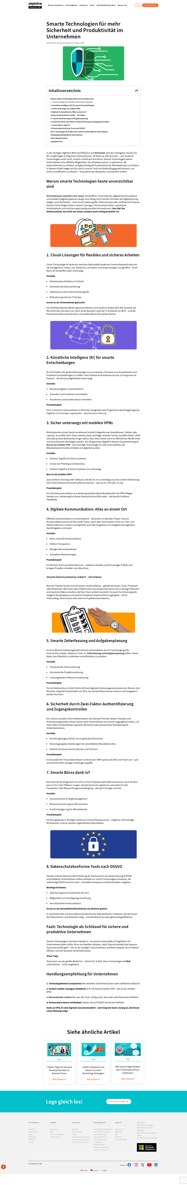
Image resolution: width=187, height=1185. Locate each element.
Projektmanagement (101, 1147)
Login (138, 5)
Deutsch (95, 1170)
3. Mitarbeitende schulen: (59, 997)
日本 (104, 1170)
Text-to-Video (77, 1132)
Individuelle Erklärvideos (81, 1137)
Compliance (98, 1142)
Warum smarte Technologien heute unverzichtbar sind (72, 99)
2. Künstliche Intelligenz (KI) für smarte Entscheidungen (72, 105)
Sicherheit (100, 152)
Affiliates (32, 1139)
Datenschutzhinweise (144, 1128)
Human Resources (100, 1137)
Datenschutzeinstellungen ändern (146, 1134)
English (85, 1170)
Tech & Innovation (100, 1139)
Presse (31, 1142)
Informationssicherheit (80, 1142)
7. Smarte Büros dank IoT (60, 125)
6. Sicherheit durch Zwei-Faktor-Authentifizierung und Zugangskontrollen (80, 122)
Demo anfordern (121, 1139)
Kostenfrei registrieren (150, 5)
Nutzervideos (55, 1137)
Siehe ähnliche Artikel (59, 138)
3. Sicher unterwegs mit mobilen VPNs (65, 108)
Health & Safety (99, 1145)
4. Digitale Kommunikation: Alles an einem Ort (68, 112)
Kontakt (118, 1137)
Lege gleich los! (57, 141)
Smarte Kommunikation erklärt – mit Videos (68, 115)
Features (75, 1129)
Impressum (141, 1130)
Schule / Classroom (57, 1134)
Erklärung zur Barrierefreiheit (147, 1138)
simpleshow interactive (80, 1139)
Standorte (32, 1137)
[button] (136, 91)
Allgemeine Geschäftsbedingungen (145, 1123)
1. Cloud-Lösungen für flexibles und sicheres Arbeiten (72, 102)
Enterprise (54, 1129)
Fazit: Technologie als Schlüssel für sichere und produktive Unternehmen (79, 131)
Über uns (32, 1129)
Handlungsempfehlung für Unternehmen (67, 135)
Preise (74, 1134)
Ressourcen (119, 1129)
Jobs (30, 1134)
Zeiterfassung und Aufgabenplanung (106, 653)
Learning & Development (103, 1129)
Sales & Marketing (100, 1134)
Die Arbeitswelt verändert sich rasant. (65, 195)
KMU (51, 1132)
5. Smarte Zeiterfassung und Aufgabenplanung (69, 118)
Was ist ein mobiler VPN (58, 444)
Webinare (118, 1132)
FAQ (116, 1134)
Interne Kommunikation (102, 1132)
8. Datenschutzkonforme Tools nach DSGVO (68, 128)
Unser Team (33, 1132)
